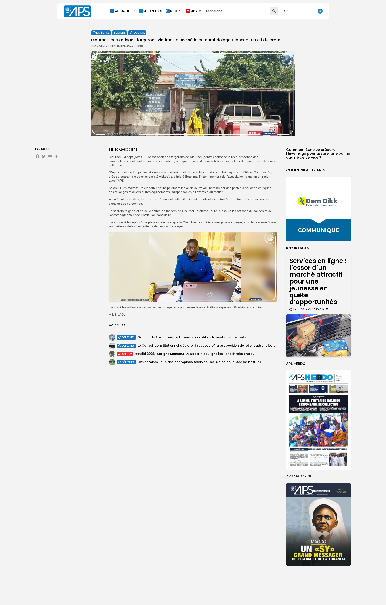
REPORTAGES (152, 11)
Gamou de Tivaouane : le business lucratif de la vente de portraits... (192, 337)
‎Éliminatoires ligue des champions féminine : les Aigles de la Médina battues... (200, 362)
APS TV (196, 11)
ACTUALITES (123, 11)
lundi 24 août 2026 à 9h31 (310, 309)
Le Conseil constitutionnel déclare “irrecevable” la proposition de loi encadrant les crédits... (212, 345)
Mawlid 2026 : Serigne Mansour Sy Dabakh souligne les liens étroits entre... (194, 354)
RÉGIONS (176, 11)
